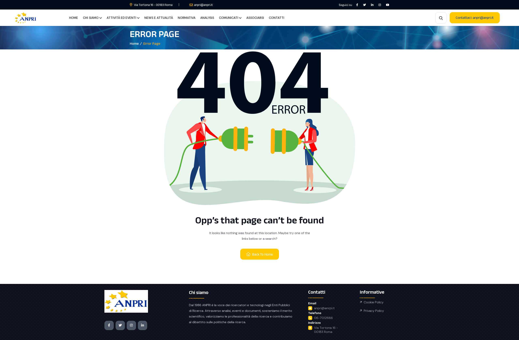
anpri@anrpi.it (324, 308)
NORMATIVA (186, 18)
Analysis (207, 18)
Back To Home (262, 254)
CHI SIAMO (91, 18)
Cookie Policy (374, 302)
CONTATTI (276, 18)
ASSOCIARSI (255, 18)
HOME (73, 18)
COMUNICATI (228, 18)
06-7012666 (323, 318)
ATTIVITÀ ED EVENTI (121, 18)
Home (134, 44)
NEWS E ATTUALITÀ (158, 18)
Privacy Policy (374, 311)
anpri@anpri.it (203, 4)
